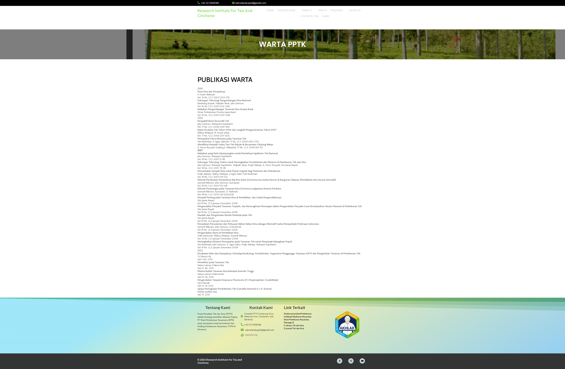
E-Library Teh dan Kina (294, 325)
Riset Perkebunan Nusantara (296, 319)
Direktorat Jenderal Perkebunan (298, 313)
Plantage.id (289, 322)
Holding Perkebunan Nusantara (297, 316)
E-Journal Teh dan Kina (294, 328)
